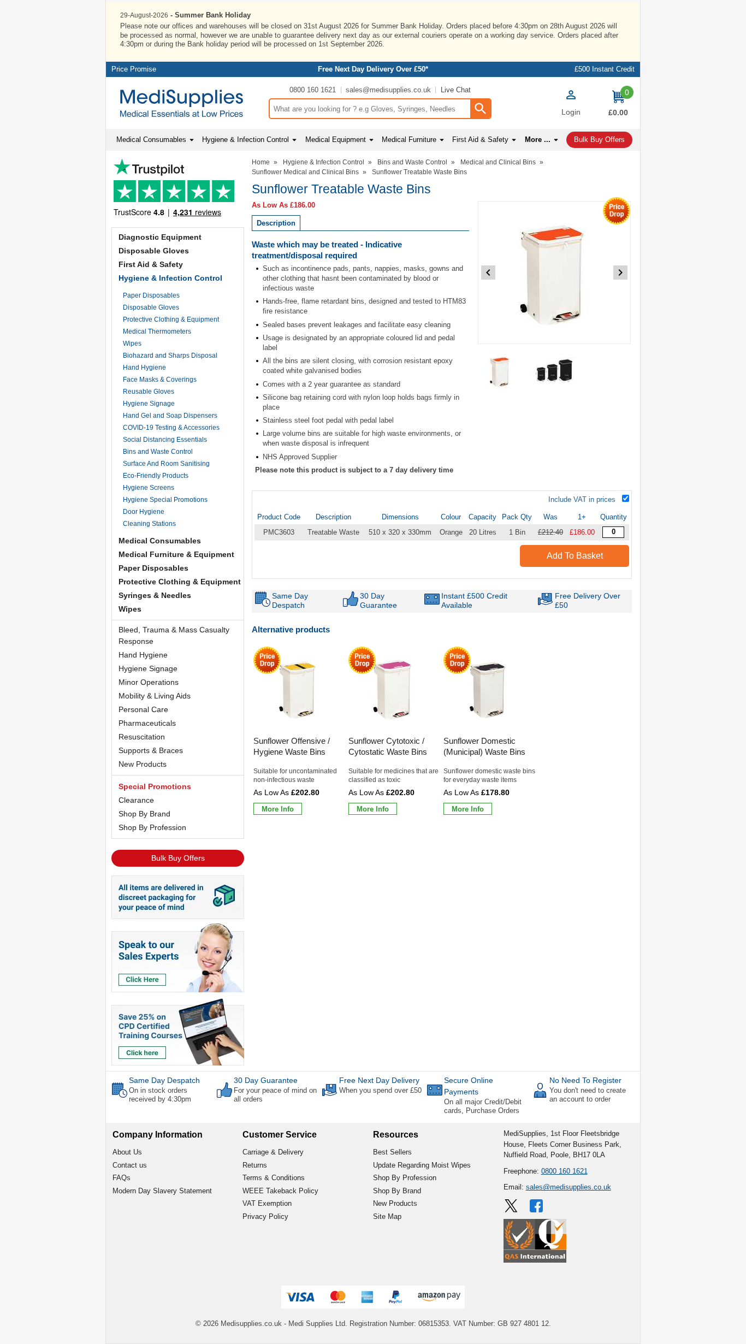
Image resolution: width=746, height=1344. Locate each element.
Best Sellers (392, 1152)
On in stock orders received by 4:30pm (160, 1094)
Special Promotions (155, 786)
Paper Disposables (151, 295)
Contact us (130, 1165)
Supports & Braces (151, 750)
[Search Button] (480, 108)
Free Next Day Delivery (379, 1080)
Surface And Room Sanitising (166, 463)
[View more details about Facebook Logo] (537, 1205)
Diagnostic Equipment (160, 237)
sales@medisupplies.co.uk (388, 90)
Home (261, 162)
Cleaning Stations (149, 524)
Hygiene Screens (148, 488)
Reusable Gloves (148, 391)
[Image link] (177, 1031)
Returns (254, 1165)
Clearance (136, 800)
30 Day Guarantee (266, 1080)
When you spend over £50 (380, 1090)
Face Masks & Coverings (160, 379)
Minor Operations (149, 682)
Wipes (132, 343)
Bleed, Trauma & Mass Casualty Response (174, 635)
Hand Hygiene (144, 367)
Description (276, 223)
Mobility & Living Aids (155, 695)
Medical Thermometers (157, 331)
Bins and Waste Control (158, 451)
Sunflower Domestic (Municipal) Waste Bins (484, 746)
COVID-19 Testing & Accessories (171, 427)
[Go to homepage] (187, 103)
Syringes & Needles (155, 595)
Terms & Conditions (273, 1178)
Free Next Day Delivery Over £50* (373, 69)
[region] (299, 690)
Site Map (387, 1216)
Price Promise (133, 69)
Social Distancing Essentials (165, 439)
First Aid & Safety (151, 264)
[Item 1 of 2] (554, 273)
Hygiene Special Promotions (165, 500)
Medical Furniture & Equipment (176, 554)
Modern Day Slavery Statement (162, 1191)
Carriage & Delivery (273, 1152)
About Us (127, 1152)
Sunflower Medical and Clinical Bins (305, 172)
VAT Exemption (267, 1203)
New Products (143, 764)
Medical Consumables (160, 540)
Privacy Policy (265, 1216)
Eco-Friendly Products (155, 475)
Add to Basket (575, 555)
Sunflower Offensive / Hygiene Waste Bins (291, 746)
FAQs (122, 1178)
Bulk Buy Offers (178, 858)
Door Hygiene (143, 512)
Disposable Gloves (154, 250)
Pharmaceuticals (147, 723)
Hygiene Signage (149, 403)
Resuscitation (142, 736)
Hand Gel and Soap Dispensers (170, 415)
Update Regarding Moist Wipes (422, 1165)
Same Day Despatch (164, 1080)
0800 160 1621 (312, 90)
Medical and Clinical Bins (498, 162)
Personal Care (143, 709)
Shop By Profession (152, 827)
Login (571, 112)
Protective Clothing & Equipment (171, 319)
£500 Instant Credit (605, 69)
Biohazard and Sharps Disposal (170, 355)
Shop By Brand (144, 813)
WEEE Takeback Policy (280, 1191)
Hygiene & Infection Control (170, 278)
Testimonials (177, 190)
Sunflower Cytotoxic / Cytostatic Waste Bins (387, 746)
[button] (570, 104)
